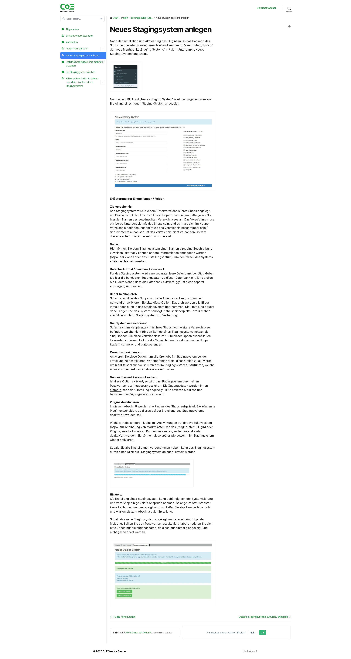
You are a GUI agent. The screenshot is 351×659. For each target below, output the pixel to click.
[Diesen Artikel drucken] (289, 26)
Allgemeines (72, 29)
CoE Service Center (114, 651)
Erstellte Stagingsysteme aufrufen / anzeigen (85, 63)
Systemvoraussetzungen (79, 35)
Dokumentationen (267, 7)
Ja (262, 632)
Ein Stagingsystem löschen (80, 72)
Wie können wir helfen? (138, 632)
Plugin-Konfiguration (77, 48)
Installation (72, 42)
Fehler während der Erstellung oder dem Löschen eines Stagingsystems (82, 82)
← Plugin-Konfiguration (122, 616)
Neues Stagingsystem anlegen (82, 55)
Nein (252, 632)
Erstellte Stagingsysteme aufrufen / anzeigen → (264, 616)
